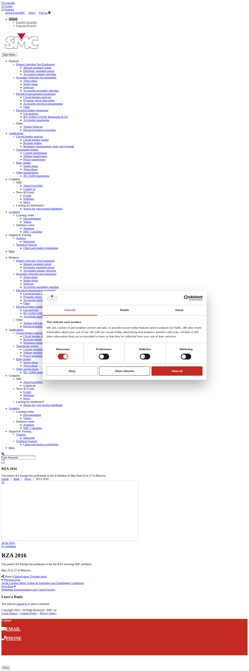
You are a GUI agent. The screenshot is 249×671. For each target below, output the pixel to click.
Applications (16, 133)
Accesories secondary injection (41, 90)
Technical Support (26, 244)
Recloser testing (32, 143)
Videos (27, 221)
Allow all (177, 371)
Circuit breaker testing (36, 139)
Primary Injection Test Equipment (35, 64)
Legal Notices (9, 613)
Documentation (32, 218)
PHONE (14, 638)
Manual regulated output (37, 67)
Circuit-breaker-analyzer (37, 97)
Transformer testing (27, 149)
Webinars (28, 198)
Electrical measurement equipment (35, 93)
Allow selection (124, 371)
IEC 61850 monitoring (36, 175)
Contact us (29, 189)
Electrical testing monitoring (32, 110)
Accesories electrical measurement (43, 103)
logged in (22, 603)
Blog (11, 251)
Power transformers (34, 159)
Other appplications (27, 172)
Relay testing (23, 162)
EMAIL (13, 629)
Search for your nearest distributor (42, 208)
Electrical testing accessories (39, 130)
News (32, 12)
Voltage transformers (35, 156)
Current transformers (35, 152)
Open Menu (9, 54)
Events (27, 195)
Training (21, 238)
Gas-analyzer (30, 113)
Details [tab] (124, 310)
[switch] (104, 356)
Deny (72, 371)
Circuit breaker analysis (29, 136)
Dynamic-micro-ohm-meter (39, 100)
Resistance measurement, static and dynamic (48, 146)
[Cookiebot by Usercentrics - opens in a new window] (187, 298)
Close (6, 667)
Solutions (28, 228)
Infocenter (29, 241)
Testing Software (33, 126)
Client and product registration (40, 248)
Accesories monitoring (36, 120)
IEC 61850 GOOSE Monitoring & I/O (45, 116)
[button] (13, 19)
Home (5, 478)
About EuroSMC (15, 12)
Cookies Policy (28, 613)
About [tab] (179, 310)
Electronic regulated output (38, 71)
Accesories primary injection (39, 74)
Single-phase (30, 84)
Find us (43, 12)
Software (28, 87)
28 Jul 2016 (8, 543)
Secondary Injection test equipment (36, 77)
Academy (14, 212)
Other (26, 107)
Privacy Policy (48, 613)
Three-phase (30, 80)
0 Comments (8, 546)
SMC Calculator (32, 231)
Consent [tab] (69, 310)
